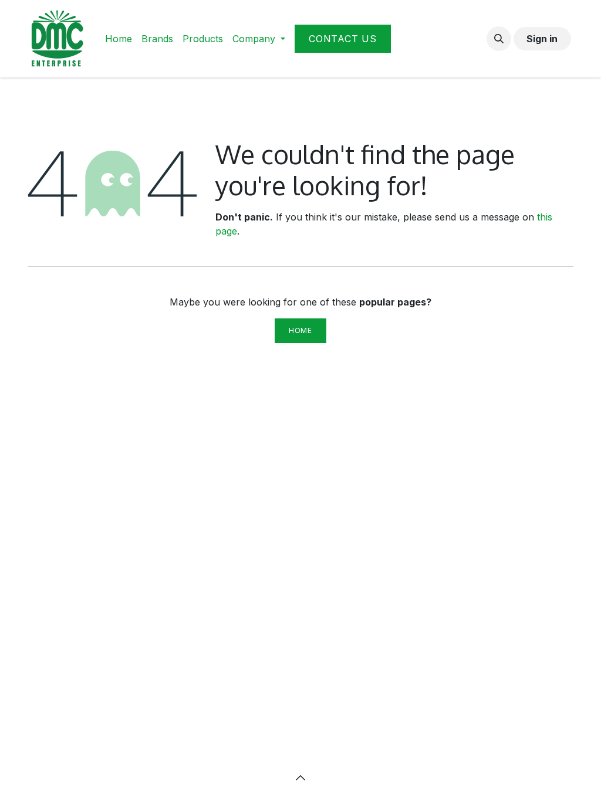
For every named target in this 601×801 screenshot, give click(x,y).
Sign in (542, 39)
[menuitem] (118, 38)
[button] (499, 38)
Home (300, 330)
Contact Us (343, 39)
